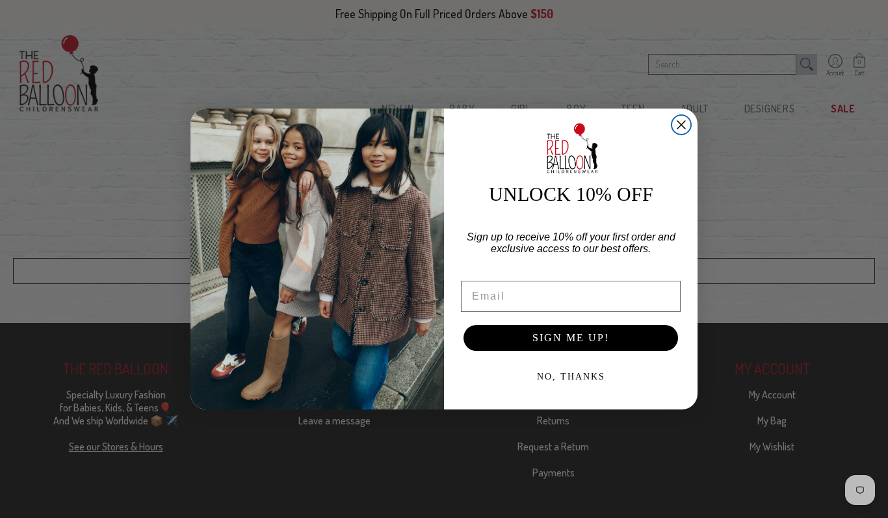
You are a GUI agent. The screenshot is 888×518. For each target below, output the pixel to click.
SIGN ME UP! (570, 337)
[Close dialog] (681, 125)
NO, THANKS (571, 377)
